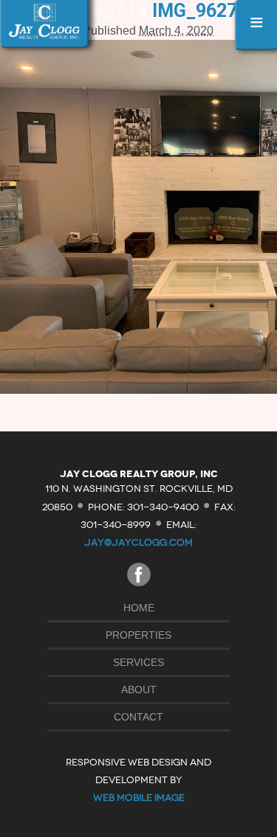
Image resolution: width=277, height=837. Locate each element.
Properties (138, 635)
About (139, 689)
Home (138, 608)
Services (138, 662)
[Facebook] (139, 582)
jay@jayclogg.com (138, 542)
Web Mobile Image (139, 797)
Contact (138, 717)
